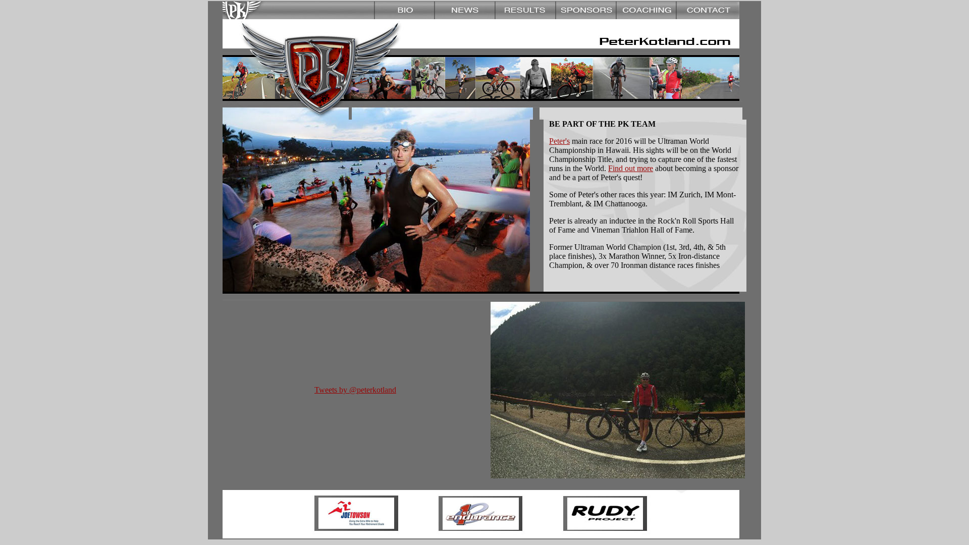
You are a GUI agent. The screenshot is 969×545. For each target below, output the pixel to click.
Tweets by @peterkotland (355, 390)
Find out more (630, 168)
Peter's (559, 141)
